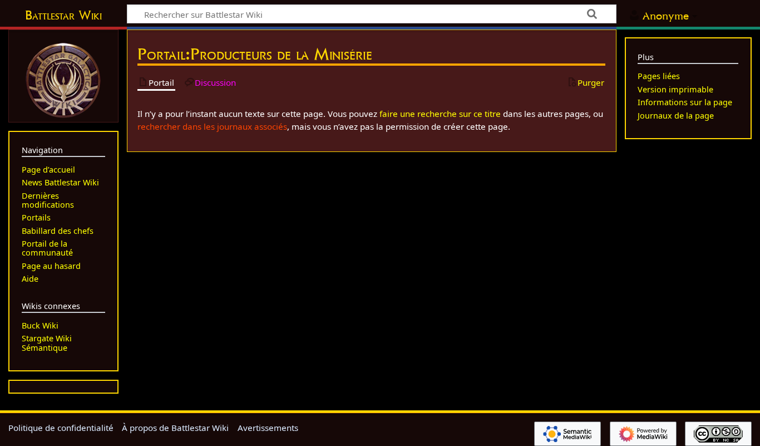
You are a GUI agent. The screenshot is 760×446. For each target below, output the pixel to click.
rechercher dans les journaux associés (212, 126)
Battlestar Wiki (63, 15)
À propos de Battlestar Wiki (175, 427)
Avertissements (268, 427)
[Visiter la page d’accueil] (63, 79)
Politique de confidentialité (60, 427)
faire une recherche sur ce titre (440, 113)
